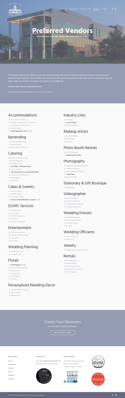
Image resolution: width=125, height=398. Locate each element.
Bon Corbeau (15, 292)
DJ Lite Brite (15, 213)
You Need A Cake (17, 197)
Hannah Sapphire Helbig (19, 235)
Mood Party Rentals (73, 266)
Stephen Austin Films (73, 207)
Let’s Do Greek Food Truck (20, 175)
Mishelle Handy (16, 194)
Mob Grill (14, 181)
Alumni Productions (73, 201)
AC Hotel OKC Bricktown (19, 120)
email (29, 131)
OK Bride (69, 120)
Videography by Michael (74, 204)
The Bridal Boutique (73, 217)
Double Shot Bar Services (20, 147)
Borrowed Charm (72, 260)
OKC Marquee (71, 272)
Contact (104, 9)
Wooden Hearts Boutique (19, 290)
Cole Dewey (15, 270)
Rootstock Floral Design (19, 268)
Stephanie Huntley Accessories (77, 250)
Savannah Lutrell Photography (77, 166)
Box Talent (14, 241)
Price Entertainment (18, 222)
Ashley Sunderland (73, 168)
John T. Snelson (71, 236)
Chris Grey (70, 239)
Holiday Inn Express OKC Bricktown (23, 122)
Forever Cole (15, 273)
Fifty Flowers (15, 276)
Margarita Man (16, 144)
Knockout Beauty (72, 136)
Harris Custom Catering (19, 158)
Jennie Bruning (16, 254)
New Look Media (39, 395)
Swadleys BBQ (16, 164)
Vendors (96, 9)
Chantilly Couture (72, 223)
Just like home (16, 128)
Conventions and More (74, 269)
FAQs (89, 9)
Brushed (69, 142)
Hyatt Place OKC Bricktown (20, 125)
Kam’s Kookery (16, 169)
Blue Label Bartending (18, 142)
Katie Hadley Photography (75, 171)
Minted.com (70, 188)
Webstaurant (15, 295)
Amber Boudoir (71, 177)
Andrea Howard (16, 191)
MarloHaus (70, 139)
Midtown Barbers (72, 125)
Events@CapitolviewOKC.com (27, 92)
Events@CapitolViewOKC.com (50, 361)
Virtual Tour (73, 9)
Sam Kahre (15, 238)
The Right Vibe (16, 210)
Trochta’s (14, 279)
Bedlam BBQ (15, 178)
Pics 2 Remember (72, 152)
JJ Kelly (69, 226)
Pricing (82, 9)
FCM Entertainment (18, 216)
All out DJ (14, 219)
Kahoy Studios (71, 263)
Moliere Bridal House (73, 220)
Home (65, 9)
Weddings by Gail (17, 251)
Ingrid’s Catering (17, 161)
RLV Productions (72, 198)
